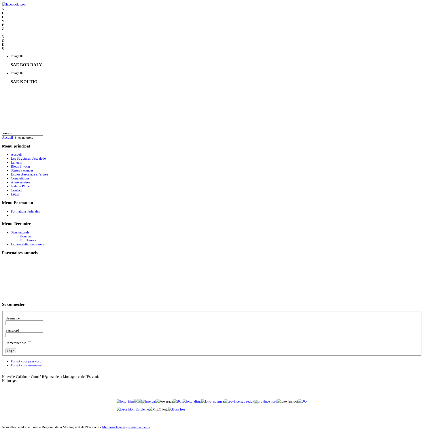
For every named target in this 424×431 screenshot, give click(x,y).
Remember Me (16, 343)
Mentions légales (113, 427)
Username (13, 318)
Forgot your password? (27, 361)
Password (12, 330)
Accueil (7, 137)
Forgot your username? (27, 365)
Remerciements (139, 427)
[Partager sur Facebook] (14, 4)
